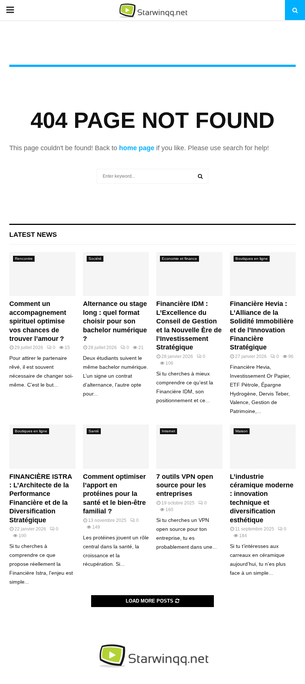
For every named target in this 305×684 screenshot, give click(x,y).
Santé (94, 431)
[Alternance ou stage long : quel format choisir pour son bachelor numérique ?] (116, 274)
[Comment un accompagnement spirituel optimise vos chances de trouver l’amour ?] (42, 274)
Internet (168, 431)
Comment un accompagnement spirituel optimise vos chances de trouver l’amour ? (37, 321)
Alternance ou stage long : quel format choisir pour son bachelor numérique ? (115, 321)
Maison (241, 431)
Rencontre (24, 258)
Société (95, 258)
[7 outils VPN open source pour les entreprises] (189, 446)
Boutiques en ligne (251, 258)
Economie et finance (179, 258)
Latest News (33, 234)
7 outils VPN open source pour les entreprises (184, 485)
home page (136, 148)
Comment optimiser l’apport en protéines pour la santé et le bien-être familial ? (114, 494)
